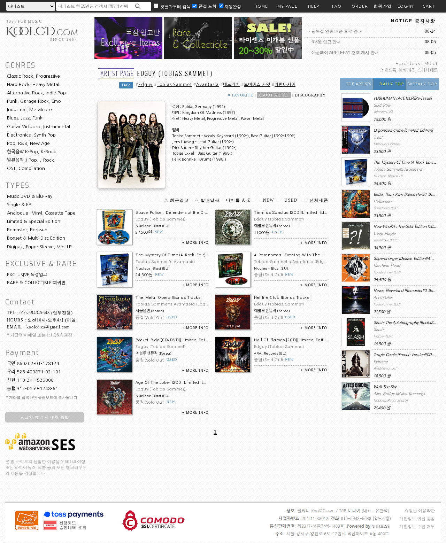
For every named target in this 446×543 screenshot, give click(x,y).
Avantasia (207, 85)
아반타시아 (285, 85)
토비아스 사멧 (257, 85)
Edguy (145, 85)
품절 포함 (208, 6)
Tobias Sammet (174, 85)
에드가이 (231, 85)
